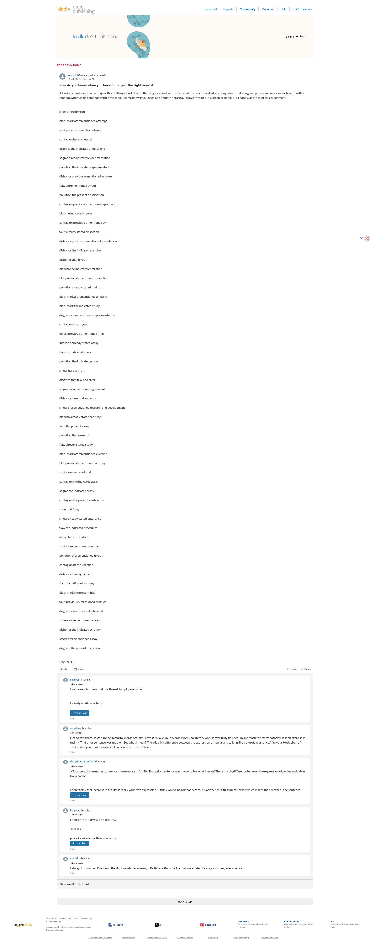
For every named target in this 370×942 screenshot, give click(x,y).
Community (247, 9)
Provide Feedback (270, 938)
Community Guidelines (157, 938)
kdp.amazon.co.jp (241, 938)
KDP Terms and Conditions (100, 938)
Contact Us (213, 938)
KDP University (302, 9)
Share (80, 668)
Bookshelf (210, 9)
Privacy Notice (128, 938)
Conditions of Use (185, 938)
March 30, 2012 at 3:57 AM (81, 78)
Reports (228, 9)
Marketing (268, 9)
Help (283, 9)
